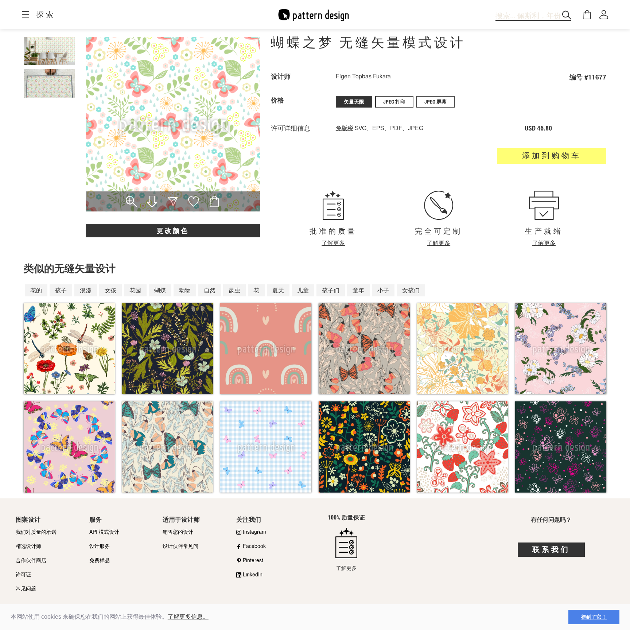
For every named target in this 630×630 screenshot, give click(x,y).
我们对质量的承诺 (36, 531)
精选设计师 (28, 545)
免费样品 (99, 560)
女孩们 (411, 290)
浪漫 (86, 290)
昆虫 (234, 290)
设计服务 (99, 545)
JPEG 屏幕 (435, 102)
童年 (358, 290)
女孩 (110, 290)
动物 (185, 290)
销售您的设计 (178, 531)
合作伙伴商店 (31, 560)
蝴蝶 (160, 290)
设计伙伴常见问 (180, 545)
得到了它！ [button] (594, 617)
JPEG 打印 (394, 102)
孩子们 (330, 290)
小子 (383, 290)
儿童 (303, 290)
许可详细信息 (290, 128)
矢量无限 (354, 102)
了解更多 (333, 242)
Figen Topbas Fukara (363, 76)
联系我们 (551, 549)
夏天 (278, 290)
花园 (135, 290)
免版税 (344, 128)
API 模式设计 (104, 531)
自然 (209, 290)
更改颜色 (173, 230)
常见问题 (26, 588)
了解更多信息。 (188, 617)
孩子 (61, 290)
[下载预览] (152, 202)
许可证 (23, 574)
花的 (36, 290)
